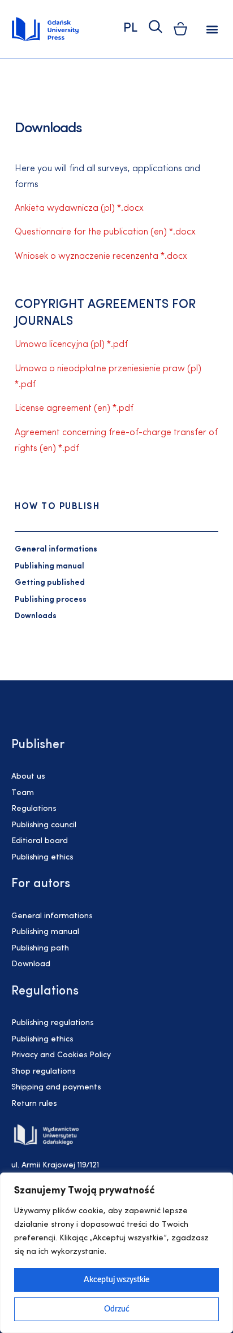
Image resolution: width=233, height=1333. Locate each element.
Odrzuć (117, 1309)
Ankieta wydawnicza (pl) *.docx (79, 208)
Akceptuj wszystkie (116, 1280)
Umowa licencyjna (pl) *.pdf (71, 344)
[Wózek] (180, 28)
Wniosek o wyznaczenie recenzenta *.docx (101, 256)
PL (130, 28)
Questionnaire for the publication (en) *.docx (105, 232)
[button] (212, 29)
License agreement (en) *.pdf (74, 408)
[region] (116, 1253)
